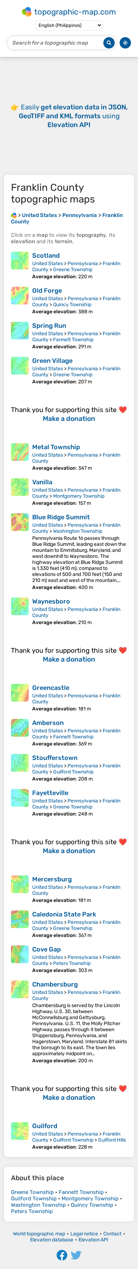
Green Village (52, 361)
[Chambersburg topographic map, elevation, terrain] (20, 1022)
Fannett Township (73, 340)
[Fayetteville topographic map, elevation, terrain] (20, 803)
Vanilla (42, 482)
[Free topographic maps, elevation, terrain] (14, 215)
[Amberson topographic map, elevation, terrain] (20, 733)
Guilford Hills (112, 1140)
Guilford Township (73, 772)
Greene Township (72, 270)
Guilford (44, 1126)
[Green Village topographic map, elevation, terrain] (20, 371)
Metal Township (56, 447)
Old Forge (47, 291)
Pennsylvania (83, 264)
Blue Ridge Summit (61, 517)
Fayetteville (50, 793)
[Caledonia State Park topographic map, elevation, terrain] (20, 924)
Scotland (46, 255)
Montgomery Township (78, 496)
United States (47, 264)
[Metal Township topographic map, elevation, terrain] (20, 457)
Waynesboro (51, 601)
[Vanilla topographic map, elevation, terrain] (20, 492)
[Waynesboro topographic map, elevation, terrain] (20, 611)
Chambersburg (55, 984)
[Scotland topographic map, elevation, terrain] (20, 266)
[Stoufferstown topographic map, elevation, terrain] (20, 768)
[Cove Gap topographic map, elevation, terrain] (20, 959)
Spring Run (49, 326)
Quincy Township (72, 305)
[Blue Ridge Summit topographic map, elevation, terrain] (20, 551)
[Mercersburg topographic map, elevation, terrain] (20, 889)
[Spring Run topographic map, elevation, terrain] (20, 336)
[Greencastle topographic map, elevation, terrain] (20, 698)
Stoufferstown (54, 758)
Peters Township (72, 963)
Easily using (73, 116)
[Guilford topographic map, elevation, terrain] (20, 1136)
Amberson (48, 723)
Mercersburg (52, 879)
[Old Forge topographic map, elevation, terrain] (20, 301)
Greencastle (50, 688)
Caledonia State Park (64, 914)
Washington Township (77, 531)
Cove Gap (46, 949)
